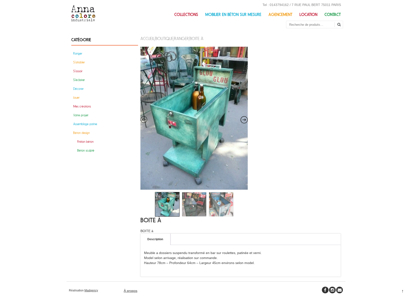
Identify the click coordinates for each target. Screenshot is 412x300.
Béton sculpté (85, 150)
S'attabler (79, 62)
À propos (130, 291)
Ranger (181, 38)
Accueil (147, 38)
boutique (164, 38)
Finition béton (85, 142)
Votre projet (80, 115)
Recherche (341, 25)
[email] (339, 290)
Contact (332, 14)
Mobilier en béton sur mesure (233, 14)
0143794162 (279, 5)
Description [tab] (155, 239)
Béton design (81, 133)
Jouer (76, 98)
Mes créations (82, 106)
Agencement (280, 14)
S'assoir (77, 71)
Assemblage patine (85, 124)
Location (308, 14)
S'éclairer (79, 80)
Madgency (91, 290)
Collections (186, 14)
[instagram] (332, 290)
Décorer (78, 89)
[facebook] (325, 290)
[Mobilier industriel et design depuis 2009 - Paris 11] (83, 20)
